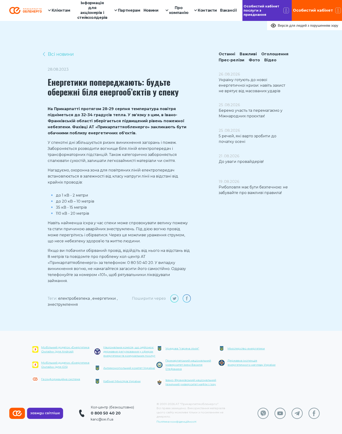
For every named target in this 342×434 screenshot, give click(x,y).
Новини (151, 10)
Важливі (248, 54)
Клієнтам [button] (61, 10)
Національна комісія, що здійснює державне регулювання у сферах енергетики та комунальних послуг (129, 351)
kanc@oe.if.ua (102, 419)
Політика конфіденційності (176, 421)
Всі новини (61, 54)
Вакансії (228, 10)
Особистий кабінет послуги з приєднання (261, 10)
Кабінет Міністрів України (122, 381)
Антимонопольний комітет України (129, 368)
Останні (227, 54)
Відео (270, 60)
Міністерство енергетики (246, 348)
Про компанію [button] (178, 10)
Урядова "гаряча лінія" (182, 348)
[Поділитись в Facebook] (187, 298)
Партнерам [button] (129, 10)
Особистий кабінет (313, 10)
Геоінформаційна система (60, 379)
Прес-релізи (231, 60)
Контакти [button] (207, 10)
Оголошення (274, 54)
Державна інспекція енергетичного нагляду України (251, 362)
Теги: (52, 298)
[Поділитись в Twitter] (174, 298)
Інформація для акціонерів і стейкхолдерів (92, 10)
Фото (254, 60)
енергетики (104, 298)
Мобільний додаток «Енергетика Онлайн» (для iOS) (65, 364)
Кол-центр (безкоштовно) (112, 407)
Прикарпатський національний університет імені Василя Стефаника (188, 365)
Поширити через (149, 298)
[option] (63, 367)
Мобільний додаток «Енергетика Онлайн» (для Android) (65, 349)
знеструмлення (63, 304)
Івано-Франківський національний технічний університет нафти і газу (190, 382)
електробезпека (74, 298)
